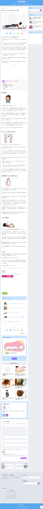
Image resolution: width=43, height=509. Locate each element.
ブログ (31, 4)
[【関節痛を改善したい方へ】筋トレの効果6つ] (12, 323)
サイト (3, 445)
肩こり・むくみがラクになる (7, 84)
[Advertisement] (14, 72)
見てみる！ (14, 358)
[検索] (41, 10)
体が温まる (4, 83)
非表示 (16, 81)
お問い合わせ (25, 506)
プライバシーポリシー (19, 506)
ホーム (10, 4)
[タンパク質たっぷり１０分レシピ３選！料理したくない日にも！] (15, 309)
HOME (22, 504)
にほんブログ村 (4, 272)
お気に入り (19, 4)
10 (6, 495)
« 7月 (3, 500)
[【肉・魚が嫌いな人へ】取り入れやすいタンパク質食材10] (14, 318)
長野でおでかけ (14, 4)
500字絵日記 (24, 4)
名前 (3, 437)
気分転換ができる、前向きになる (8, 85)
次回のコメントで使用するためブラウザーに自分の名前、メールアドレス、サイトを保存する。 (14, 450)
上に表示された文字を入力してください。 (8, 454)
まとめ (4, 88)
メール (3, 441)
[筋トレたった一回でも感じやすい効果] (11, 314)
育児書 (28, 4)
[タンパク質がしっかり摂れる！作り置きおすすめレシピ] (13, 305)
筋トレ (4, 297)
